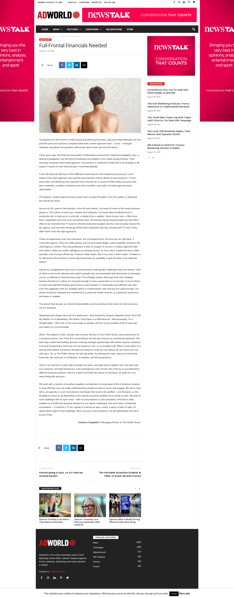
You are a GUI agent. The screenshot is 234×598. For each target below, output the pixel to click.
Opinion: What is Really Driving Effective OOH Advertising (124, 520)
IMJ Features (51, 36)
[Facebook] (174, 2)
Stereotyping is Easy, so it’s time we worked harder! (61, 474)
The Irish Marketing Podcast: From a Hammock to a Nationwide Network (168, 105)
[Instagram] (179, 2)
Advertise (97, 2)
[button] (193, 29)
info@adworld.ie (57, 571)
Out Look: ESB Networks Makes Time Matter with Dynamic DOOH (168, 133)
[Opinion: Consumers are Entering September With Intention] (90, 505)
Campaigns (92, 29)
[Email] (84, 65)
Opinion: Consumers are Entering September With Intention (87, 522)
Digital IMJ (109, 2)
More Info (184, 593)
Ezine (130, 29)
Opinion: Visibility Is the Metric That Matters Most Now (54, 520)
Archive (96, 562)
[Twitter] (194, 2)
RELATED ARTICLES (50, 488)
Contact (72, 2)
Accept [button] (174, 594)
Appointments (99, 552)
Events (96, 566)
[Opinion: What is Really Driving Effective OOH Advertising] (125, 505)
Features (72, 29)
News (56, 29)
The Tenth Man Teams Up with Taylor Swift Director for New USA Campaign (169, 119)
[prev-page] (135, 488)
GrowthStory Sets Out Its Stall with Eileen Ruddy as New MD (167, 91)
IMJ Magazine (114, 29)
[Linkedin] (184, 2)
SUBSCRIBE (84, 2)
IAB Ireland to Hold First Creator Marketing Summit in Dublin (166, 146)
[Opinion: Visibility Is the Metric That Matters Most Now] (55, 505)
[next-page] (139, 488)
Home (45, 29)
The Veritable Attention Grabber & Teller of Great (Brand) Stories (120, 474)
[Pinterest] (189, 2)
